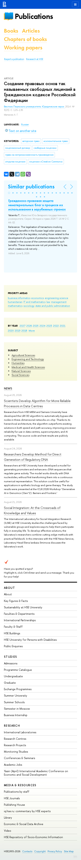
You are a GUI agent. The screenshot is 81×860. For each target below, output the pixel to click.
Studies (10, 657)
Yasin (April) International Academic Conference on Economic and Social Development (36, 772)
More (32, 330)
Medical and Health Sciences (28, 367)
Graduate (10, 682)
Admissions (10, 663)
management (58, 302)
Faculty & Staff (13, 626)
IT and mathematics (34, 302)
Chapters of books (25, 39)
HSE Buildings (12, 633)
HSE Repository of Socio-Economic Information (33, 837)
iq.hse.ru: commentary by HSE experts (27, 811)
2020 (11, 330)
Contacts (27, 851)
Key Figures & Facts (16, 601)
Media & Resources (20, 785)
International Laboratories (20, 732)
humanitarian (15, 302)
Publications (34, 16)
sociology (28, 305)
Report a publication (14, 59)
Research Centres (15, 739)
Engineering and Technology (28, 359)
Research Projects (15, 745)
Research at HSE (34, 59)
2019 (17, 330)
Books (11, 30)
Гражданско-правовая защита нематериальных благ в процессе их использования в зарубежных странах (37, 205)
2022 (56, 325)
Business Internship (15, 715)
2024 (42, 325)
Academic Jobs (13, 764)
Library (8, 817)
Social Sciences (20, 375)
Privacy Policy (55, 851)
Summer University (15, 695)
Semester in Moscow (17, 708)
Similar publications (31, 186)
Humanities (18, 363)
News (8, 388)
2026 (29, 325)
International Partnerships (20, 620)
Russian (25, 124)
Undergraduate (13, 676)
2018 (24, 330)
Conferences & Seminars (19, 758)
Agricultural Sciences (23, 355)
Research (12, 725)
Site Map (69, 851)
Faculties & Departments (19, 614)
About (9, 588)
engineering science (56, 298)
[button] (9, 193)
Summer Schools (14, 702)
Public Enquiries (13, 646)
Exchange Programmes (17, 689)
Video (7, 830)
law (48, 302)
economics (37, 298)
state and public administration (52, 305)
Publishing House (14, 805)
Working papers (23, 47)
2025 (36, 325)
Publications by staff (16, 791)
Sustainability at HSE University (23, 607)
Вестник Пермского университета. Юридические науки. (34, 106)
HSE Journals (12, 798)
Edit (75, 856)
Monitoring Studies (16, 751)
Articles (31, 30)
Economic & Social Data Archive (23, 824)
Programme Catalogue (18, 670)
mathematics (15, 305)
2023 (49, 325)
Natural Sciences (21, 371)
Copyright (40, 851)
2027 (22, 325)
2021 (62, 325)
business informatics (19, 298)
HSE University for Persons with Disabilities (30, 640)
